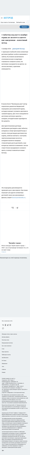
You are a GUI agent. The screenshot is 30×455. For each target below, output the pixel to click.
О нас (3, 348)
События (4, 369)
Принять (24, 27)
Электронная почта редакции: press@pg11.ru (12, 387)
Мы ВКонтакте (5, 357)
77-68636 (15, 412)
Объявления (4, 363)
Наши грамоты (5, 351)
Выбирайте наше (20, 22)
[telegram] (17, 208)
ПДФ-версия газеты (6, 354)
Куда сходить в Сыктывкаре (8, 22)
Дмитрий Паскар (18, 49)
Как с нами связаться (6, 345)
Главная (3, 372)
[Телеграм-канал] (8, 325)
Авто (3, 366)
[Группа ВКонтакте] (3, 325)
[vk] (12, 208)
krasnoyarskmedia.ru (18, 197)
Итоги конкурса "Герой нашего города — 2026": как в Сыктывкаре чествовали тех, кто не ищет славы (15, 248)
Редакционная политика (7, 342)
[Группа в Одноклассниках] (5, 325)
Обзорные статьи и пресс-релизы (9, 334)
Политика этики (5, 340)
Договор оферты (5, 337)
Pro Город (4, 360)
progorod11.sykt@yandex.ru (8, 392)
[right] (28, 22)
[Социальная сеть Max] (3, 328)
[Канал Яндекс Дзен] (10, 325)
